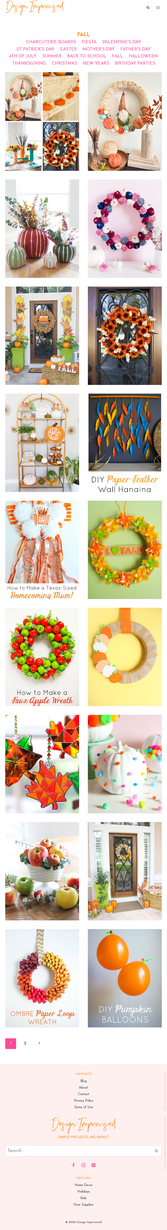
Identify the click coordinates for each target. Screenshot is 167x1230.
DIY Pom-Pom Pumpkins (125, 756)
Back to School (86, 56)
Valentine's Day (121, 42)
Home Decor (84, 1185)
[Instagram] (83, 1165)
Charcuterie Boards (51, 42)
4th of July (23, 56)
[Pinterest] (93, 1165)
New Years (96, 63)
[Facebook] (73, 1165)
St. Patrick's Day (35, 49)
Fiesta (89, 42)
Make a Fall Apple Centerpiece (42, 863)
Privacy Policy (83, 1100)
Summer (52, 56)
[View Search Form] (148, 7)
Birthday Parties (135, 63)
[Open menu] (158, 7)
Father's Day (135, 49)
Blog (83, 1081)
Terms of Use (83, 1107)
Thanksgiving (29, 63)
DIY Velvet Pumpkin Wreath (125, 220)
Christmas (64, 63)
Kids (83, 1198)
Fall (117, 56)
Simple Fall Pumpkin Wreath (125, 649)
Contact (83, 1094)
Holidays (83, 1191)
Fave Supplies (83, 1205)
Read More (42, 134)
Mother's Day (98, 49)
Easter (68, 49)
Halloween (143, 56)
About (83, 1087)
